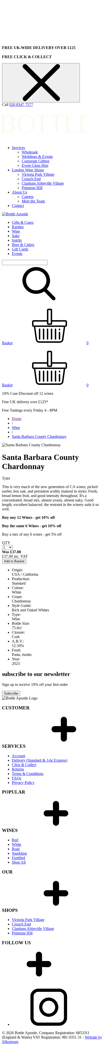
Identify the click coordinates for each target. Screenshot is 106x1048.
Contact (18, 205)
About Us (19, 192)
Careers (28, 197)
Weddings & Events (37, 156)
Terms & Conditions (27, 774)
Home (16, 419)
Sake (15, 236)
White (16, 844)
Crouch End (31, 179)
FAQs (16, 778)
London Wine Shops (28, 170)
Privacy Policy (23, 782)
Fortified (18, 858)
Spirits (17, 240)
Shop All (19, 862)
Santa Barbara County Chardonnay (39, 436)
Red (15, 840)
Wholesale (30, 152)
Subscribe (11, 693)
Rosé (16, 849)
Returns (18, 769)
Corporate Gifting (35, 161)
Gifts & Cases (23, 222)
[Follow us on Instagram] (49, 1024)
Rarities (18, 227)
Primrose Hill (32, 188)
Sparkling (19, 853)
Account (18, 756)
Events (17, 253)
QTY (6, 543)
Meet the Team (33, 201)
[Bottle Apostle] (15, 214)
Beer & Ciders (23, 245)
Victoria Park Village (38, 174)
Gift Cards (20, 249)
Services (18, 148)
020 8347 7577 (21, 104)
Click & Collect (24, 765)
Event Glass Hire (35, 165)
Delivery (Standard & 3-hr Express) (39, 760)
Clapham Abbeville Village (43, 183)
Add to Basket (14, 561)
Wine (16, 231)
